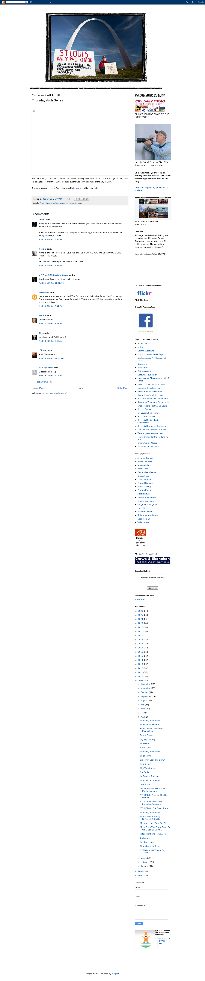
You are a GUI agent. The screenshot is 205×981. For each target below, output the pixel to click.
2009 (140, 680)
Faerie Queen (146, 735)
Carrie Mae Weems (146, 472)
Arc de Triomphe (47, 203)
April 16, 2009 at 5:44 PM (51, 306)
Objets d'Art (145, 784)
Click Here (140, 599)
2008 (140, 871)
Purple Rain (145, 764)
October (145, 692)
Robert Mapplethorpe (147, 515)
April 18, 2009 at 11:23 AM (51, 358)
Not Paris (144, 772)
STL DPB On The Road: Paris (154, 808)
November (146, 688)
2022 (140, 627)
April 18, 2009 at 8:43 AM (51, 341)
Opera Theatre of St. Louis (150, 395)
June (143, 708)
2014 (140, 660)
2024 (140, 619)
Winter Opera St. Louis (148, 446)
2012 (140, 668)
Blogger (115, 973)
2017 (140, 647)
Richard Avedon (144, 511)
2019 (140, 639)
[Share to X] (81, 199)
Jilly (41, 333)
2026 (140, 611)
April (143, 717)
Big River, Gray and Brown (152, 760)
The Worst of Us (147, 768)
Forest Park (143, 367)
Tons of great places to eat (150, 433)
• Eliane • (43, 350)
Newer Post (38, 388)
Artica (140, 347)
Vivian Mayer (143, 522)
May (143, 712)
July (143, 704)
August (144, 700)
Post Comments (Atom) (56, 393)
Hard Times (145, 747)
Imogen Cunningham (147, 504)
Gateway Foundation (147, 375)
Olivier (42, 219)
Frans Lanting (144, 486)
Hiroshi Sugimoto (145, 501)
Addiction (144, 743)
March (144, 858)
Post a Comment (43, 382)
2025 (140, 615)
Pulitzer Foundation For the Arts (152, 398)
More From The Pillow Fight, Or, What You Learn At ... (155, 828)
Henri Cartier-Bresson (147, 497)
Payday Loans (147, 842)
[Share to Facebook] (84, 199)
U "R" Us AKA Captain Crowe (53, 275)
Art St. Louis (143, 343)
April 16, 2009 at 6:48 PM (51, 323)
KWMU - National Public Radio (151, 384)
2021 (140, 631)
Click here (139, 187)
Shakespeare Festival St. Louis (152, 406)
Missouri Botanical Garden (150, 391)
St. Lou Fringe (144, 409)
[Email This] (75, 199)
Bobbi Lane (142, 468)
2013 (140, 664)
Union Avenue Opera (147, 443)
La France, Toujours (149, 776)
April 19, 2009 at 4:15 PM (51, 375)
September (146, 696)
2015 (140, 656)
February (145, 862)
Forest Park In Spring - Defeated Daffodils (151, 817)
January (145, 866)
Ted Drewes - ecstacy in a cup (151, 429)
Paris (71, 203)
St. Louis (78, 203)
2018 (140, 643)
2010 (140, 676)
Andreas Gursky (145, 458)
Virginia (42, 249)
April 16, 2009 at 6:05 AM (51, 239)
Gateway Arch (61, 203)
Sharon (42, 315)
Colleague (145, 838)
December (146, 684)
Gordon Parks (144, 490)
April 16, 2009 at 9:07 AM (51, 265)
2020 (140, 635)
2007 (140, 875)
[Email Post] (68, 199)
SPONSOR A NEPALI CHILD (164, 941)
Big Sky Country (147, 739)
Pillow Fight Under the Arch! (153, 834)
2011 (140, 672)
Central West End (145, 351)
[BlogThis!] (78, 199)
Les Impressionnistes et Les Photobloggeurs (153, 789)
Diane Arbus (143, 476)
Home (80, 388)
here (77, 188)
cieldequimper (46, 367)
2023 (140, 623)
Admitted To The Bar (150, 724)
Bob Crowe (47, 199)
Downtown (142, 364)
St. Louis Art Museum (147, 413)
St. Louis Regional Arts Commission (148, 421)
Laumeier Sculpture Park (149, 388)
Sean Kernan (143, 519)
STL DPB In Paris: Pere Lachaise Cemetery (151, 802)
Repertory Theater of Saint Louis (153, 402)
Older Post (122, 388)
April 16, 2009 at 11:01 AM (51, 283)
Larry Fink (142, 508)
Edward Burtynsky (146, 483)
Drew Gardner (144, 479)
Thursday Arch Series (150, 720)
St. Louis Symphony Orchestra (151, 426)
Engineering (145, 756)
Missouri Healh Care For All (153, 823)
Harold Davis (143, 494)
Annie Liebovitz (144, 461)
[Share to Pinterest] (87, 199)
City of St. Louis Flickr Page (150, 354)
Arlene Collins (144, 465)
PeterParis (44, 292)
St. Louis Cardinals (146, 416)
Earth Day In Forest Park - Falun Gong (152, 729)
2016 (140, 652)
